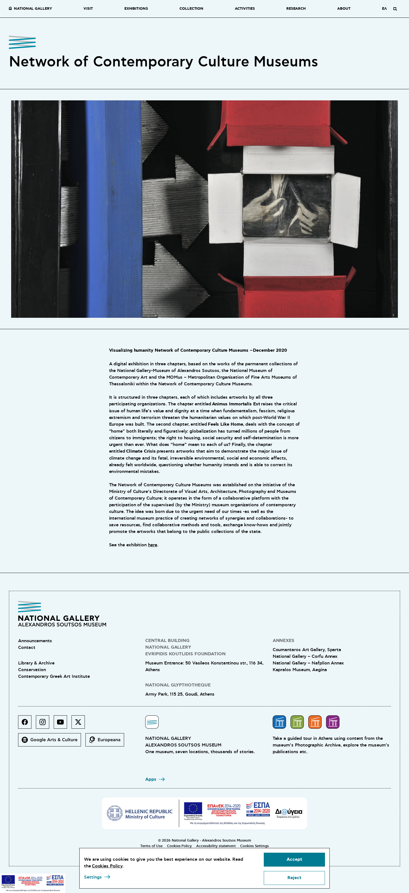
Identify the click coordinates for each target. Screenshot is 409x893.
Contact (26, 647)
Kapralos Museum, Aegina (300, 670)
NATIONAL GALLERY (33, 9)
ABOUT (344, 9)
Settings (93, 877)
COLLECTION (191, 9)
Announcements (35, 641)
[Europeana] (107, 742)
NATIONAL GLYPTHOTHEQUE (177, 685)
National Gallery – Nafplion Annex (308, 663)
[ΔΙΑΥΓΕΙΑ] (289, 813)
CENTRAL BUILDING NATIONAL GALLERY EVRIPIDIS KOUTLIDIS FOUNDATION (185, 647)
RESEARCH (296, 9)
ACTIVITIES (245, 9)
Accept (294, 859)
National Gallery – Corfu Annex (305, 656)
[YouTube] (63, 724)
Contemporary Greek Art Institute (54, 676)
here (152, 545)
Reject (294, 878)
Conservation (32, 670)
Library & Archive (36, 663)
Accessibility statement (216, 846)
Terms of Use (151, 846)
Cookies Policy (179, 846)
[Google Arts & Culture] (51, 742)
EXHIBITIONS (136, 9)
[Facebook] (27, 724)
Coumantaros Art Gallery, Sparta (307, 650)
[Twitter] (80, 724)
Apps (150, 779)
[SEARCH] (395, 9)
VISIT (88, 9)
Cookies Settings (254, 846)
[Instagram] (45, 724)
